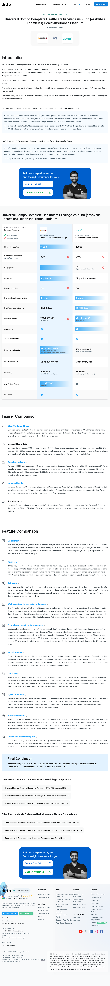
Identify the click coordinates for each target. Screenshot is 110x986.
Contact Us (95, 926)
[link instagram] (96, 931)
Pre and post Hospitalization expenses (25, 625)
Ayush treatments (16, 694)
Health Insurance (44, 894)
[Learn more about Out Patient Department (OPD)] (36, 736)
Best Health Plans (79, 904)
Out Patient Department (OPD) (21, 736)
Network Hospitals (16, 483)
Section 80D (77, 917)
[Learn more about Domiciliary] (19, 673)
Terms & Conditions (98, 894)
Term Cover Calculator (64, 923)
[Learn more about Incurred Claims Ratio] (28, 444)
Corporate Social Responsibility (97, 918)
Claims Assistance (97, 906)
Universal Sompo (66, 108)
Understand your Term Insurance (64, 900)
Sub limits (12, 583)
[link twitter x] (86, 931)
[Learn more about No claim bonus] (23, 652)
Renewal (94, 914)
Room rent (12, 562)
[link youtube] (80, 931)
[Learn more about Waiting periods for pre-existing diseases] (47, 604)
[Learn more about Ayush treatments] (25, 694)
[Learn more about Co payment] (20, 540)
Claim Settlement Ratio (18, 426)
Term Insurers (95, 903)
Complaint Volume (16, 462)
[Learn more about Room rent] (18, 561)
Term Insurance (43, 897)
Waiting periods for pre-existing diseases (27, 604)
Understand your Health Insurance (64, 895)
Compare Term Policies (64, 920)
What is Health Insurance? (78, 895)
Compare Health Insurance (55, 15)
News (40, 916)
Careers (98, 923)
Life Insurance (43, 910)
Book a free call (11, 913)
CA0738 (42, 959)
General (41, 919)
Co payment (13, 541)
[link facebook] (101, 931)
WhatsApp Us (27, 913)
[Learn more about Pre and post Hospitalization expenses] (44, 625)
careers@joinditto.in (8, 945)
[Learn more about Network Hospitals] (26, 483)
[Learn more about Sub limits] (18, 583)
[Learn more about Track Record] (21, 501)
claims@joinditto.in (19, 931)
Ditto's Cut (90, 969)
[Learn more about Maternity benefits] (26, 715)
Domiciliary (13, 673)
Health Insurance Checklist (62, 906)
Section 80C (77, 920)
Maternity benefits (16, 715)
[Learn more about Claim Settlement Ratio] (30, 425)
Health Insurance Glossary (97, 910)
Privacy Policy (96, 897)
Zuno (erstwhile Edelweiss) (53, 141)
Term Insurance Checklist (61, 911)
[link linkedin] (91, 931)
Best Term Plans (79, 907)
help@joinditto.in (18, 923)
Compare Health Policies (61, 916)
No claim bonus (15, 652)
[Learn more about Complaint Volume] (26, 462)
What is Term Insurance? (78, 900)
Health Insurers (96, 900)
